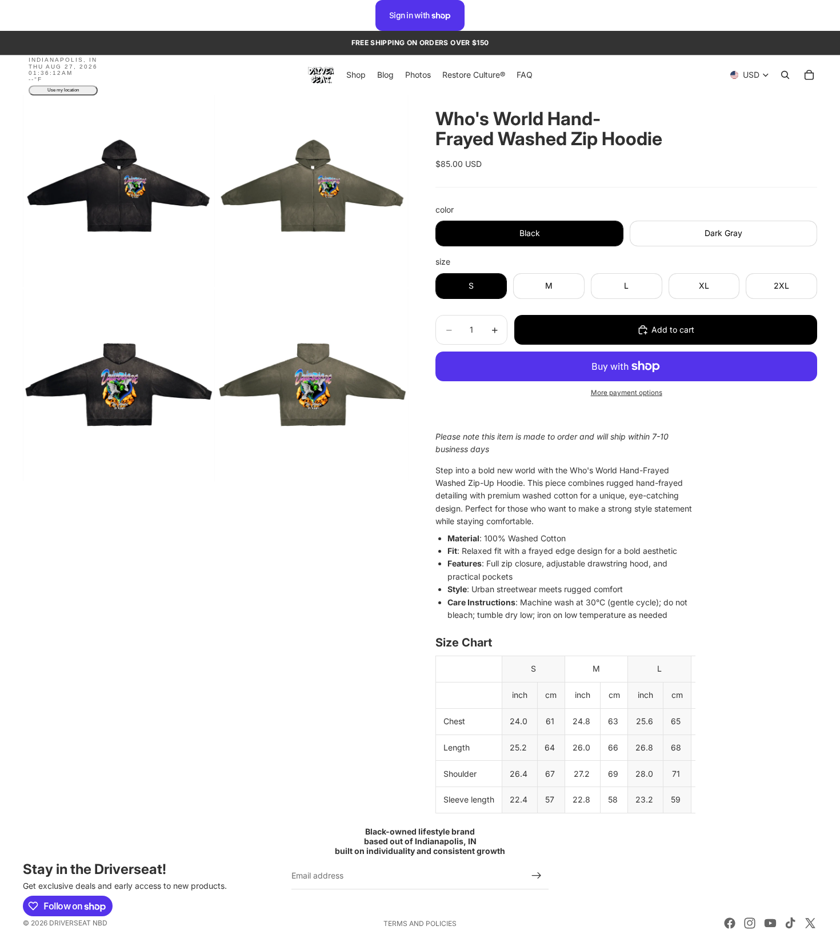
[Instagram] (750, 923)
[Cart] (809, 75)
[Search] (785, 75)
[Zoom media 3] (119, 385)
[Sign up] (537, 876)
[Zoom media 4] (313, 385)
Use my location (63, 90)
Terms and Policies (420, 923)
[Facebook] (730, 923)
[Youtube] (770, 923)
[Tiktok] (790, 923)
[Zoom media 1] (119, 191)
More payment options (626, 393)
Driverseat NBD (78, 923)
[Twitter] (810, 923)
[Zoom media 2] (313, 191)
